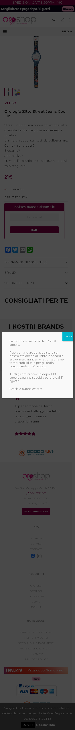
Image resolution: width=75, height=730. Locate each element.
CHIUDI (68, 336)
